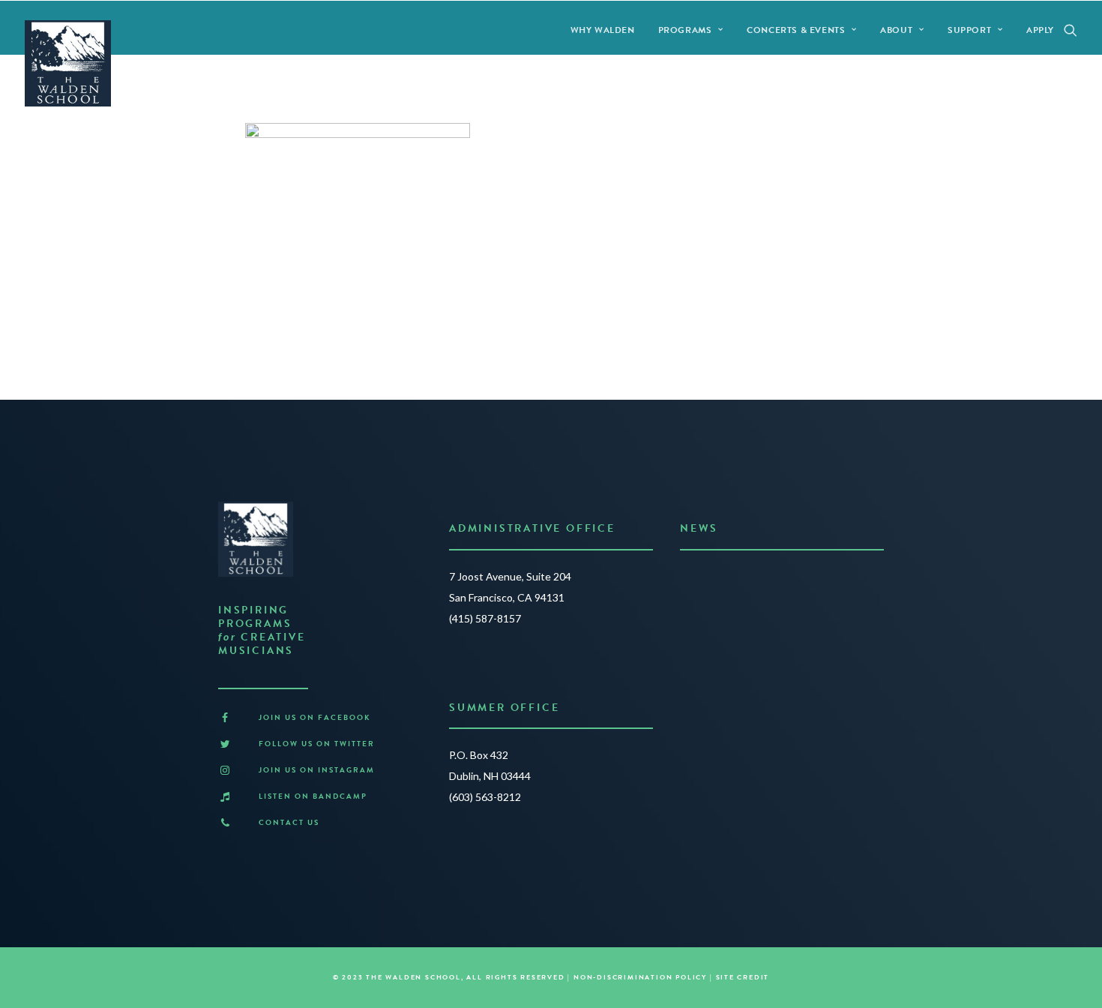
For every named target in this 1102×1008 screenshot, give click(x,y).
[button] (1070, 29)
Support (969, 30)
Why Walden (602, 30)
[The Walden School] (68, 63)
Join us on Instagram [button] (317, 770)
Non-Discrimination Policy (640, 977)
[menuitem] (602, 29)
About (896, 30)
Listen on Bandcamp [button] (313, 796)
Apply (1040, 30)
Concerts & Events (796, 30)
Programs (685, 30)
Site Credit (743, 977)
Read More (711, 639)
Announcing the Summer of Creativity (778, 580)
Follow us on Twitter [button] (317, 743)
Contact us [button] (289, 822)
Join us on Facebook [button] (315, 717)
